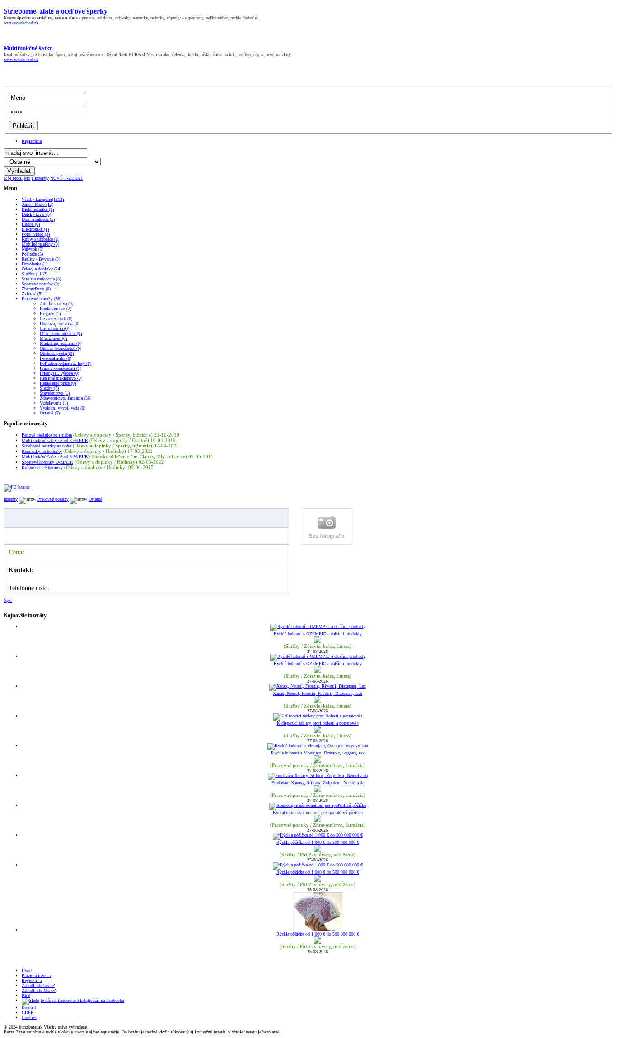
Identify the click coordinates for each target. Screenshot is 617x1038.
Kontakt (29, 1007)
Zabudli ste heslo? (38, 985)
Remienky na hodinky (42, 451)
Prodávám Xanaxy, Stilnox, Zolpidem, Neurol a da (317, 782)
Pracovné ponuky (53, 499)
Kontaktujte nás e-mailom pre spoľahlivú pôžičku (318, 812)
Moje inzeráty (36, 178)
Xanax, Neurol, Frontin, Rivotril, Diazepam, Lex (317, 693)
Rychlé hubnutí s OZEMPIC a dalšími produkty (318, 633)
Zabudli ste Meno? (39, 990)
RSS (26, 995)
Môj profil (13, 178)
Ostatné (95, 499)
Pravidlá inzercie (36, 975)
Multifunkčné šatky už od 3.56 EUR (55, 440)
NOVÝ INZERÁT (66, 178)
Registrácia (32, 141)
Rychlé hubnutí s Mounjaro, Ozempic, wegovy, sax (318, 752)
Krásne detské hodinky (42, 467)
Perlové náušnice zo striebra (47, 435)
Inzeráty (11, 499)
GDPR (28, 1012)
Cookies (29, 1017)
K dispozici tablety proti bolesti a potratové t (318, 723)
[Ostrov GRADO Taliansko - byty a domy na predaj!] (17, 486)
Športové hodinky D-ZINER (47, 462)
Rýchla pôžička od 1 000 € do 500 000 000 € (317, 842)
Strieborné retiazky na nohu (46, 445)
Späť (8, 600)
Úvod (27, 970)
